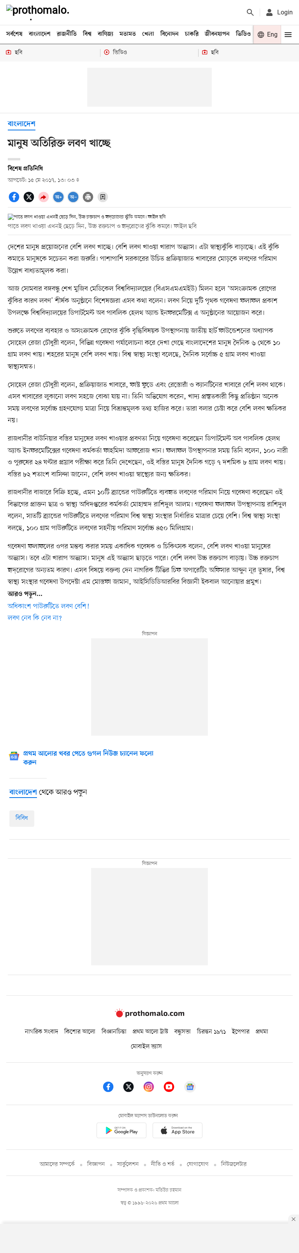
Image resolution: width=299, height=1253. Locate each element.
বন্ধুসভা (182, 1032)
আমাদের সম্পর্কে (57, 1164)
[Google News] (190, 1088)
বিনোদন (169, 34)
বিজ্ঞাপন (96, 1164)
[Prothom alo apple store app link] (177, 1132)
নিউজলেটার (234, 1164)
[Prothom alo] (39, 12)
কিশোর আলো (79, 1032)
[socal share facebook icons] (15, 201)
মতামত (128, 34)
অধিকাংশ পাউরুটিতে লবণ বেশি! (48, 606)
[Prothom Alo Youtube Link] (173, 1088)
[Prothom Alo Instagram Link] (152, 1088)
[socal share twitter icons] (30, 201)
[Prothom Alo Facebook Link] (112, 1088)
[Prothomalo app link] (121, 1132)
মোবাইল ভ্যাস (146, 1046)
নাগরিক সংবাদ (41, 1032)
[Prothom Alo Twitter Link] (132, 1088)
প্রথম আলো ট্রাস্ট (150, 1032)
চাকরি (192, 34)
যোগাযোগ (198, 1164)
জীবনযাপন (217, 34)
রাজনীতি (67, 34)
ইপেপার (241, 1032)
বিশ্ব (87, 34)
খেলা (148, 34)
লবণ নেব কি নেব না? (35, 618)
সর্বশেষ (14, 34)
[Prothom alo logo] (149, 1016)
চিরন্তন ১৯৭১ (211, 1032)
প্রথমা (262, 1032)
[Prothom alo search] (250, 12)
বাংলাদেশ (40, 34)
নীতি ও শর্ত (162, 1164)
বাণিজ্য (105, 34)
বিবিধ (22, 818)
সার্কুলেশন (128, 1164)
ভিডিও (243, 34)
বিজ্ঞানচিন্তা (114, 1032)
